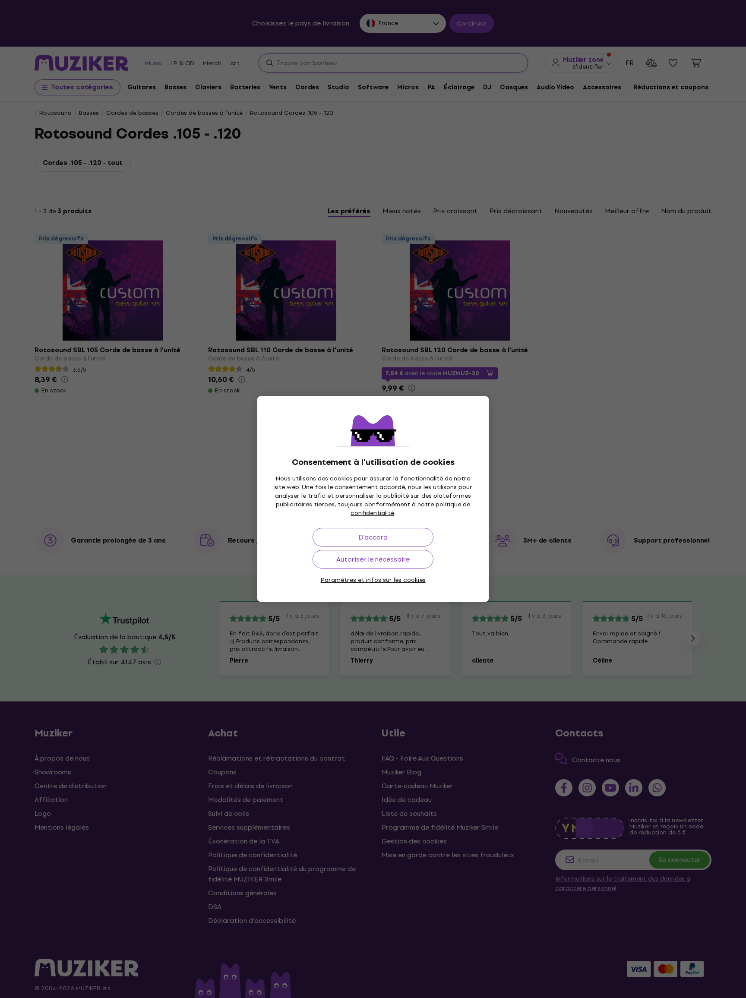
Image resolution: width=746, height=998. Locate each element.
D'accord (373, 537)
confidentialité (372, 513)
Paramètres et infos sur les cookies (373, 579)
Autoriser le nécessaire (373, 559)
